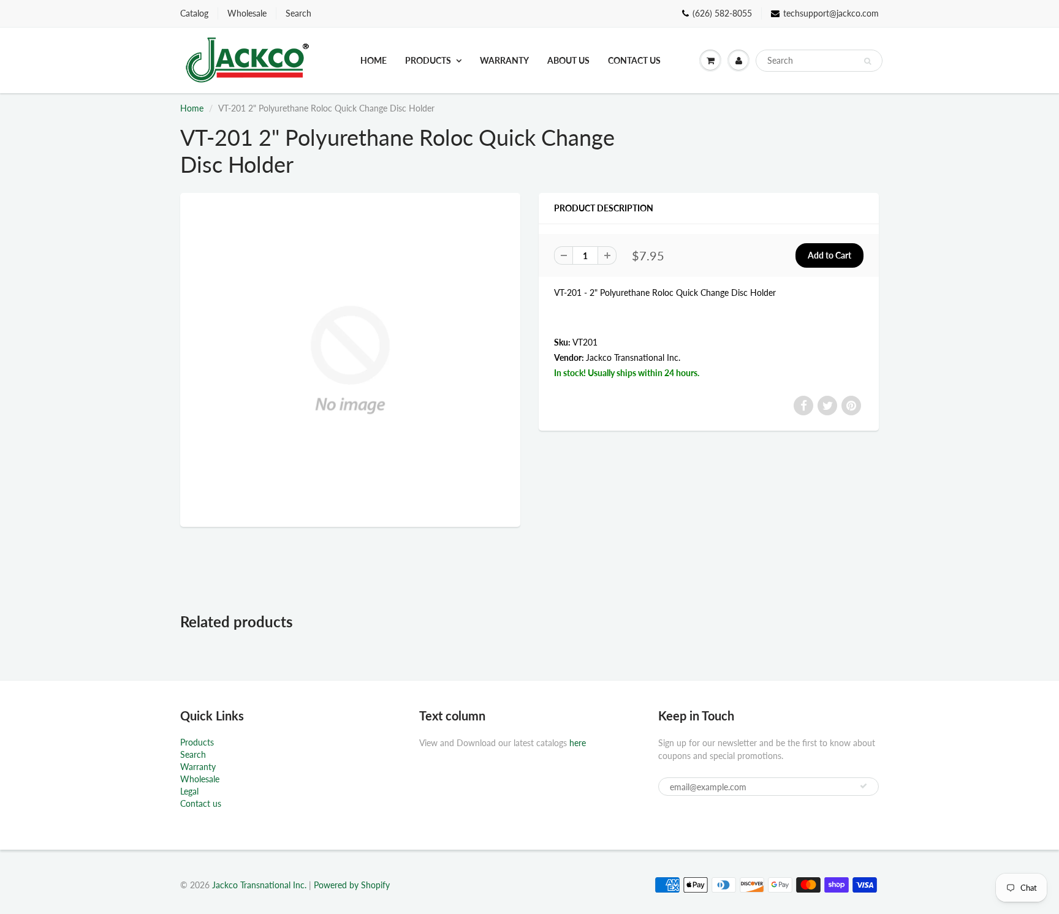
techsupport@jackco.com (831, 13)
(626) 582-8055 (722, 13)
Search (298, 13)
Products (428, 60)
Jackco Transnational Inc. (633, 357)
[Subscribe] (863, 786)
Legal (189, 791)
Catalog (194, 13)
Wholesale (247, 13)
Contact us (634, 60)
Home (373, 60)
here (577, 743)
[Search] (867, 61)
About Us (568, 60)
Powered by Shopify (352, 885)
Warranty (504, 60)
